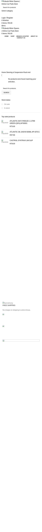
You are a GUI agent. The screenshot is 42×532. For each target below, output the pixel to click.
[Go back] (4, 41)
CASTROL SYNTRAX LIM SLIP (21, 140)
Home (4, 72)
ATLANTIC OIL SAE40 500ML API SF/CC (25, 132)
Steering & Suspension (14, 72)
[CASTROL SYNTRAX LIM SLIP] (5, 142)
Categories (7, 51)
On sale (7, 104)
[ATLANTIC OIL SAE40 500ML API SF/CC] (5, 133)
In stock (7, 108)
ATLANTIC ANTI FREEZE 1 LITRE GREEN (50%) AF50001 (22, 122)
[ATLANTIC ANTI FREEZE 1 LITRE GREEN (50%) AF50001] (5, 124)
